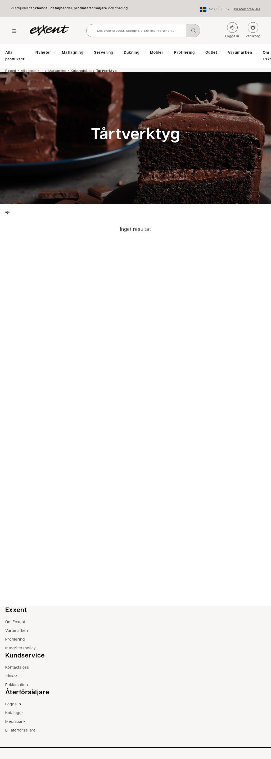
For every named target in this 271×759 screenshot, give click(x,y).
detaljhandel (61, 8)
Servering (103, 53)
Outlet (211, 53)
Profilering (184, 53)
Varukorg (253, 36)
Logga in (232, 36)
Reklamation (16, 685)
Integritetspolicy (20, 648)
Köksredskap (81, 71)
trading (121, 8)
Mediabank (15, 722)
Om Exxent (15, 622)
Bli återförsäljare (247, 9)
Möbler (157, 53)
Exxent (10, 71)
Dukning (131, 53)
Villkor (11, 676)
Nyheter (43, 53)
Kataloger (14, 713)
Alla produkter (15, 56)
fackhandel (39, 8)
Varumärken (240, 53)
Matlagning (72, 53)
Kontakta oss (17, 668)
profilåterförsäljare (90, 8)
